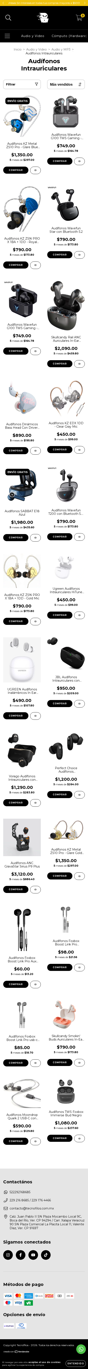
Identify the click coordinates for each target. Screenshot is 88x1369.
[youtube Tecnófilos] (33, 1255)
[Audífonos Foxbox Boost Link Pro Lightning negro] (79, 967)
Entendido (75, 1363)
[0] (79, 19)
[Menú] (7, 36)
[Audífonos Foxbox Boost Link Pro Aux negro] (35, 984)
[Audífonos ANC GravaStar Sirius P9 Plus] (35, 889)
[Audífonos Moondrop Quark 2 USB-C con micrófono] (35, 1141)
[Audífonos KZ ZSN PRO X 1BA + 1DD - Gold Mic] (35, 621)
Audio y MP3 (60, 49)
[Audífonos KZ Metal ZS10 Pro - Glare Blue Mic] (35, 170)
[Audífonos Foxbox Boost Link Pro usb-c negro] (35, 1063)
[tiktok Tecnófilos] (46, 1255)
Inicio (18, 49)
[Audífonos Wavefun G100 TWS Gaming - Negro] (35, 351)
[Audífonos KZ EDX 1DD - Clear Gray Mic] (79, 450)
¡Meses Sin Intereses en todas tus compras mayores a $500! (44, 2)
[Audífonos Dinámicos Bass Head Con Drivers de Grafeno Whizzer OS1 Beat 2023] (35, 451)
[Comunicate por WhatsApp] (81, 1349)
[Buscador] (8, 18)
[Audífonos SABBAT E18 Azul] (35, 538)
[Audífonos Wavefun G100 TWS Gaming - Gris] (79, 161)
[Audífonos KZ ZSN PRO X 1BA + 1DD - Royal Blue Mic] (35, 265)
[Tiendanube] (16, 1352)
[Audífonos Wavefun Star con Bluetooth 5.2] (79, 255)
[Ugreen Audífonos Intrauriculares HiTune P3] (79, 615)
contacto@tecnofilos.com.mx (32, 1208)
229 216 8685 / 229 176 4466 (30, 1200)
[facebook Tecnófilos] (20, 1255)
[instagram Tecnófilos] (8, 1255)
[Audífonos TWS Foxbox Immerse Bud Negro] (79, 1138)
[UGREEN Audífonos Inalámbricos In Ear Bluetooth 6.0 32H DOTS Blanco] (35, 716)
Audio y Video (32, 36)
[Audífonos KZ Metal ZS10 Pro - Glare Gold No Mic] (79, 876)
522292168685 (20, 1192)
